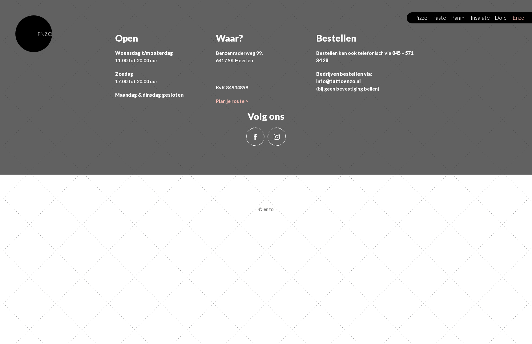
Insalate (480, 17)
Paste (439, 17)
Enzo (518, 17)
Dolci (501, 17)
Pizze (420, 17)
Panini (458, 17)
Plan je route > (232, 101)
